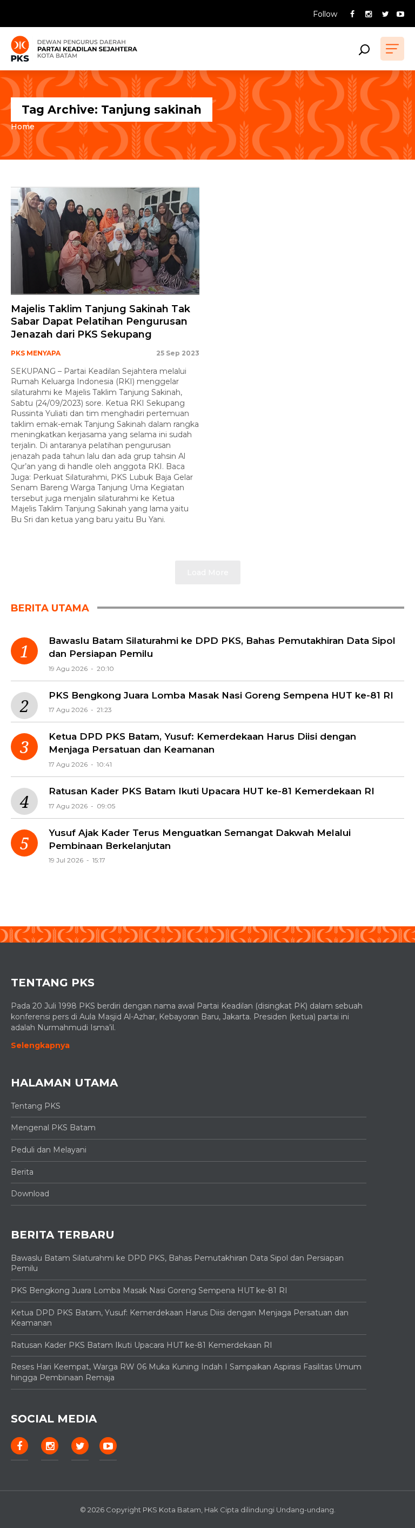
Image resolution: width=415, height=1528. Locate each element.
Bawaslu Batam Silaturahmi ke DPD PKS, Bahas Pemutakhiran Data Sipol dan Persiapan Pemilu (222, 647)
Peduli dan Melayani (48, 1150)
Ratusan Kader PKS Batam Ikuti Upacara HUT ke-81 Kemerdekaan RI (211, 791)
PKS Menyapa (36, 353)
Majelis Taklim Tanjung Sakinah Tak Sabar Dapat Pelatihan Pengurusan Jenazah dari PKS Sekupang (100, 321)
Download (30, 1193)
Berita (22, 1172)
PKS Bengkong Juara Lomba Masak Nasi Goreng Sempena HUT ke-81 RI (221, 695)
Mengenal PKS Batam (53, 1127)
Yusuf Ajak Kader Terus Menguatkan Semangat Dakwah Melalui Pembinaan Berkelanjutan (200, 839)
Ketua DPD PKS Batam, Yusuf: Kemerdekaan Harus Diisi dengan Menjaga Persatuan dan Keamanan (202, 743)
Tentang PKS (36, 1106)
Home (23, 126)
